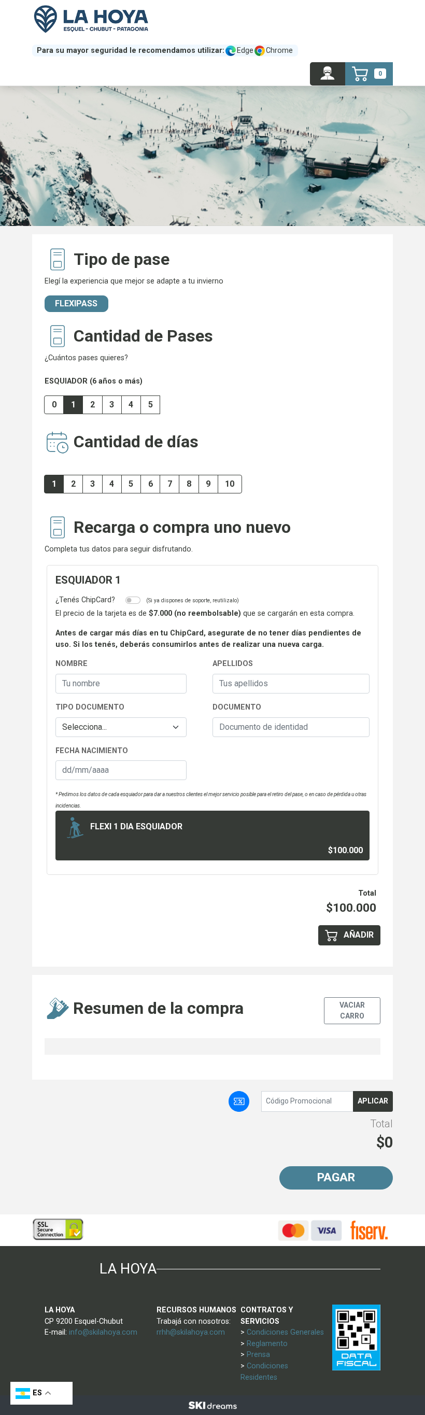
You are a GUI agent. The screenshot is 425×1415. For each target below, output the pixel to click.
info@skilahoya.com (103, 1332)
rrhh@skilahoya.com (191, 1332)
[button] (328, 74)
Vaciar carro (352, 1010)
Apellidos (232, 663)
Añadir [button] (358, 935)
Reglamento (267, 1343)
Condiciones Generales (285, 1332)
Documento (236, 707)
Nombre (71, 663)
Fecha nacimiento (91, 750)
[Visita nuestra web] (212, 1404)
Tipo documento (89, 707)
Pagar (336, 1177)
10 (229, 484)
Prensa (258, 1354)
